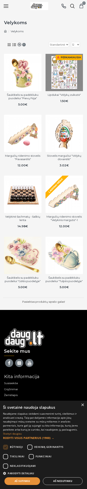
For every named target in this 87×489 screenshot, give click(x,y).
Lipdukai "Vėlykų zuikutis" (64, 94)
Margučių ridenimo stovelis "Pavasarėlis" (22, 157)
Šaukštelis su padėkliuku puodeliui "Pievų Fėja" (22, 96)
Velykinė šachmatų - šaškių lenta (22, 218)
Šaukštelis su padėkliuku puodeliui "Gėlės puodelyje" (23, 279)
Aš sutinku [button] (22, 481)
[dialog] (43, 445)
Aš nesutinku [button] (62, 481)
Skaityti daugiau (12, 433)
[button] (43, 438)
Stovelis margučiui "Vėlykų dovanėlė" (64, 157)
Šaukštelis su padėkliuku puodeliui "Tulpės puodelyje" (64, 279)
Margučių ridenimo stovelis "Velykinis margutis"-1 (64, 218)
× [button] (82, 405)
